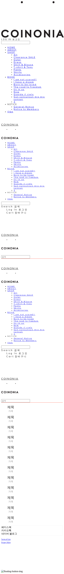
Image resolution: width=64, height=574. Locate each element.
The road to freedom (27, 87)
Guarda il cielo (24, 94)
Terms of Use (6, 539)
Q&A (10, 111)
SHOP (11, 52)
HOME (11, 47)
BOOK (11, 77)
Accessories (22, 74)
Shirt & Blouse (23, 64)
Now (16, 92)
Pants (17, 69)
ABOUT (12, 50)
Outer (17, 59)
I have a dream (24, 82)
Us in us (19, 89)
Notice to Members (26, 109)
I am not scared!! (25, 79)
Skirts (18, 72)
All (16, 55)
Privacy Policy (6, 542)
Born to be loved (25, 84)
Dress (18, 62)
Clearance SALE (24, 57)
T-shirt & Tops (23, 67)
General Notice (24, 107)
